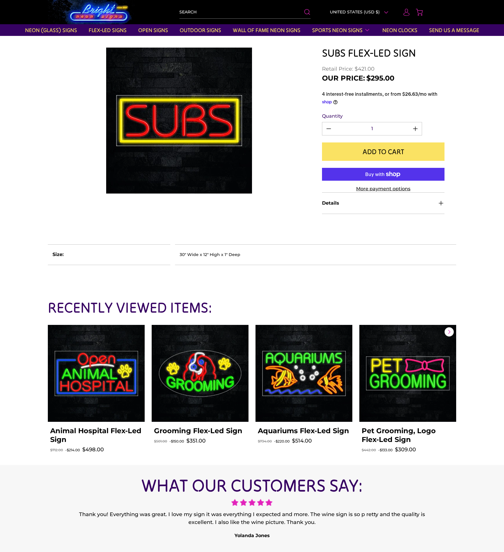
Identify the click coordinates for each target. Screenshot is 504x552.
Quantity (332, 116)
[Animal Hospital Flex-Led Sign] (96, 373)
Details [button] (330, 203)
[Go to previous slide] (435, 331)
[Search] (304, 12)
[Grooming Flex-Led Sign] (200, 373)
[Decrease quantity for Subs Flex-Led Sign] (328, 128)
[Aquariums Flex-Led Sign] (304, 373)
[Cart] (416, 12)
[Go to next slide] (448, 331)
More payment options (383, 188)
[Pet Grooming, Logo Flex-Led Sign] (407, 373)
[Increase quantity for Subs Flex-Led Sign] (415, 128)
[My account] (403, 12)
